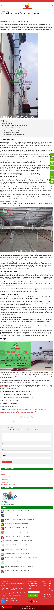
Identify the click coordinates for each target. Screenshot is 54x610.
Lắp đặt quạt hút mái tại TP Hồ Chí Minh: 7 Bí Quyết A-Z (17, 570)
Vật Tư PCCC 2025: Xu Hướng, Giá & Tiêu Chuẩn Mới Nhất (17, 515)
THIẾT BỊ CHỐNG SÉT (6, 479)
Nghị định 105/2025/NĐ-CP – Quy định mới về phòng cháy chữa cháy (20, 532)
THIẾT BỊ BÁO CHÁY (5, 477)
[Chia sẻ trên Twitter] (25, 417)
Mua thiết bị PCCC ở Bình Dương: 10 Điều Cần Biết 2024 (17, 545)
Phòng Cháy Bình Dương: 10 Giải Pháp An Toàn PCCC (16, 527)
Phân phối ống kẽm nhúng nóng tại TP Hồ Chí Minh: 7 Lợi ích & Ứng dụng (21, 557)
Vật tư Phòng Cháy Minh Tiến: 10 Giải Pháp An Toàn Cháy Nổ (18, 510)
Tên (3, 443)
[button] (2, 5)
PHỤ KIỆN (3, 474)
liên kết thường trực (31, 422)
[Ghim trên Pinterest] (30, 417)
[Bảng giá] (52, 172)
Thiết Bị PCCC (2, 11)
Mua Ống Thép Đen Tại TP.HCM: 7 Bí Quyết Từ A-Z (16, 549)
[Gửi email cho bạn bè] (28, 417)
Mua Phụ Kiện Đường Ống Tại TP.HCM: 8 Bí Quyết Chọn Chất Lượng (19, 566)
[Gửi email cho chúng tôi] (31, 601)
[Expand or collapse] (51, 121)
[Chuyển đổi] (52, 472)
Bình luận (4, 431)
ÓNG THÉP (3, 472)
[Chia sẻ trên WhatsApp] (21, 417)
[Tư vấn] (52, 163)
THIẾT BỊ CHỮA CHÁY (6, 482)
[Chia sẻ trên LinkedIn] (32, 417)
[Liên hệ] (52, 168)
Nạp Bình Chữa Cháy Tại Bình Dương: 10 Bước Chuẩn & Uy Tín (18, 536)
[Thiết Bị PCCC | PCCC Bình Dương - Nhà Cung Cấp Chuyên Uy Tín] (27, 5)
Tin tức (7, 11)
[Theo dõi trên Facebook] (29, 601)
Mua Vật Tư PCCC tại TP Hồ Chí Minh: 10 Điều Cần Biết (17, 523)
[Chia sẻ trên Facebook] (23, 417)
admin (11, 17)
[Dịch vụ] (52, 177)
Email (3, 449)
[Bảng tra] (52, 159)
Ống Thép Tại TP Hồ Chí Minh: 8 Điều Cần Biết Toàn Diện (17, 553)
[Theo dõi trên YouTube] (36, 601)
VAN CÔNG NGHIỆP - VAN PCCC (8, 484)
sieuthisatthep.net (30, 608)
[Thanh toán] (52, 154)
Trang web (4, 455)
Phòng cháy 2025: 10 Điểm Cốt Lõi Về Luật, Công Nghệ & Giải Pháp (19, 519)
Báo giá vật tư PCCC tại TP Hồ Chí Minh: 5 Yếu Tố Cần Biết (18, 562)
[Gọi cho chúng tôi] (34, 601)
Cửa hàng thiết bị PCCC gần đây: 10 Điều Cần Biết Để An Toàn (18, 540)
